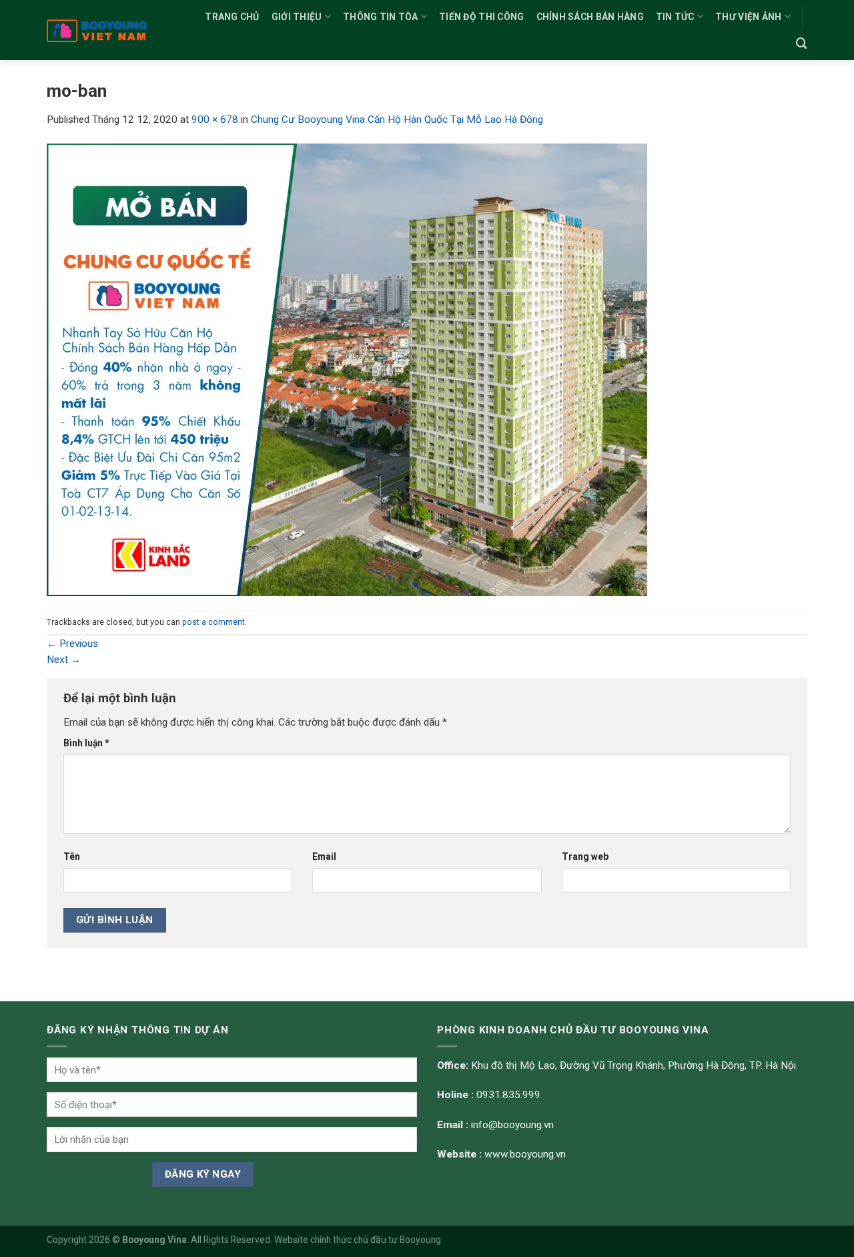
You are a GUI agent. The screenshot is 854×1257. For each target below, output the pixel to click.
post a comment (213, 622)
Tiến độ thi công (481, 16)
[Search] (801, 43)
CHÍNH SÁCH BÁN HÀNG (590, 16)
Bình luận (86, 743)
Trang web (585, 856)
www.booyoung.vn (525, 1154)
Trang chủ (232, 16)
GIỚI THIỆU (297, 16)
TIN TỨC (675, 16)
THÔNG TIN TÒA (380, 16)
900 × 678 (214, 119)
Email (324, 856)
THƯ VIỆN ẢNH (748, 16)
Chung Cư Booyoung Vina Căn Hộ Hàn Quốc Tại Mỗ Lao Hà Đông (397, 119)
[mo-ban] (347, 369)
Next (64, 660)
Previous (72, 644)
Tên (71, 856)
